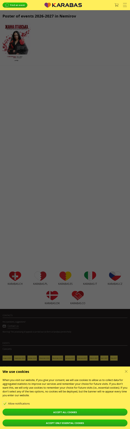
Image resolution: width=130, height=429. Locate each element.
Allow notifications (19, 403)
